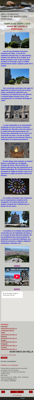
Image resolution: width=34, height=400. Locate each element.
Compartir (4, 357)
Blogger (23, 398)
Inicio (17, 391)
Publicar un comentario (9, 365)
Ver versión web (17, 395)
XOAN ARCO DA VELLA (9, 342)
